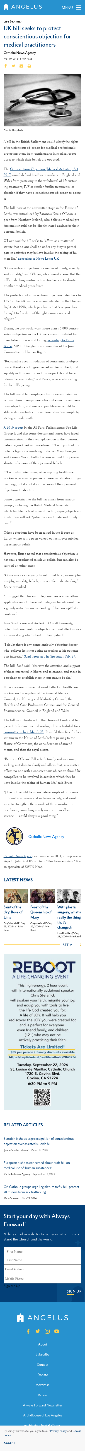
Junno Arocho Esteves (16, 1150)
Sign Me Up (12, 1286)
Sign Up (74, 1291)
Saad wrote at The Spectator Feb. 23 (49, 656)
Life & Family (13, 21)
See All (70, 945)
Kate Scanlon (11, 1198)
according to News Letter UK (38, 258)
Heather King (65, 932)
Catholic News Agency (20, 52)
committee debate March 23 (24, 732)
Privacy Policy (58, 1431)
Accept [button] (9, 1442)
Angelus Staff (11, 922)
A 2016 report (13, 427)
